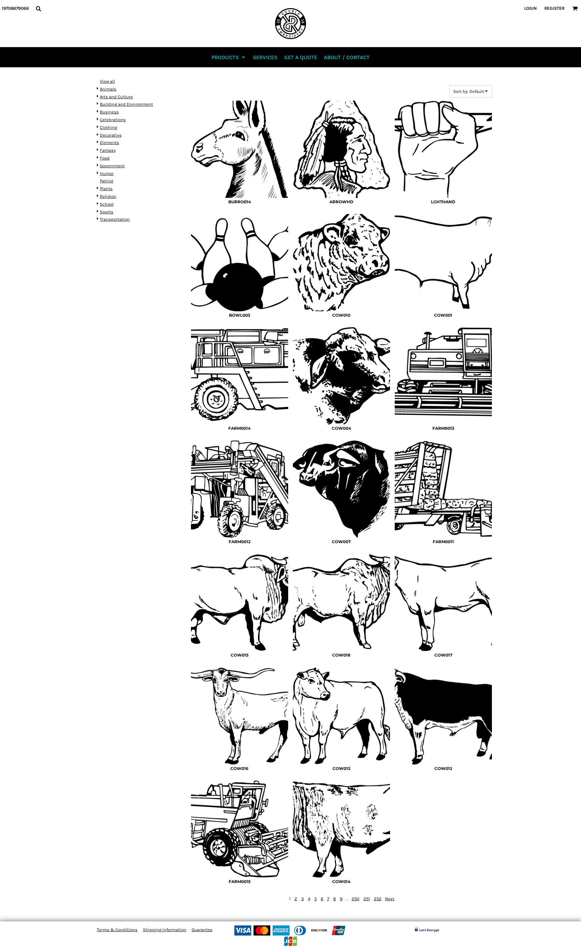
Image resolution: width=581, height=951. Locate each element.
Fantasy (108, 150)
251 (366, 898)
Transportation (115, 219)
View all (107, 81)
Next (389, 898)
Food (105, 158)
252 (378, 898)
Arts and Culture (116, 96)
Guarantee (202, 929)
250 (355, 898)
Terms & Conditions (117, 929)
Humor (107, 173)
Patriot (106, 180)
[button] (38, 8)
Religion (108, 196)
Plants (106, 188)
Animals (108, 89)
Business (109, 111)
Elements (109, 142)
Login (530, 8)
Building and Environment (126, 104)
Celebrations (113, 119)
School (107, 204)
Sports (106, 211)
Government (112, 165)
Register (554, 8)
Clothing (108, 127)
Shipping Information (164, 929)
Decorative (111, 135)
